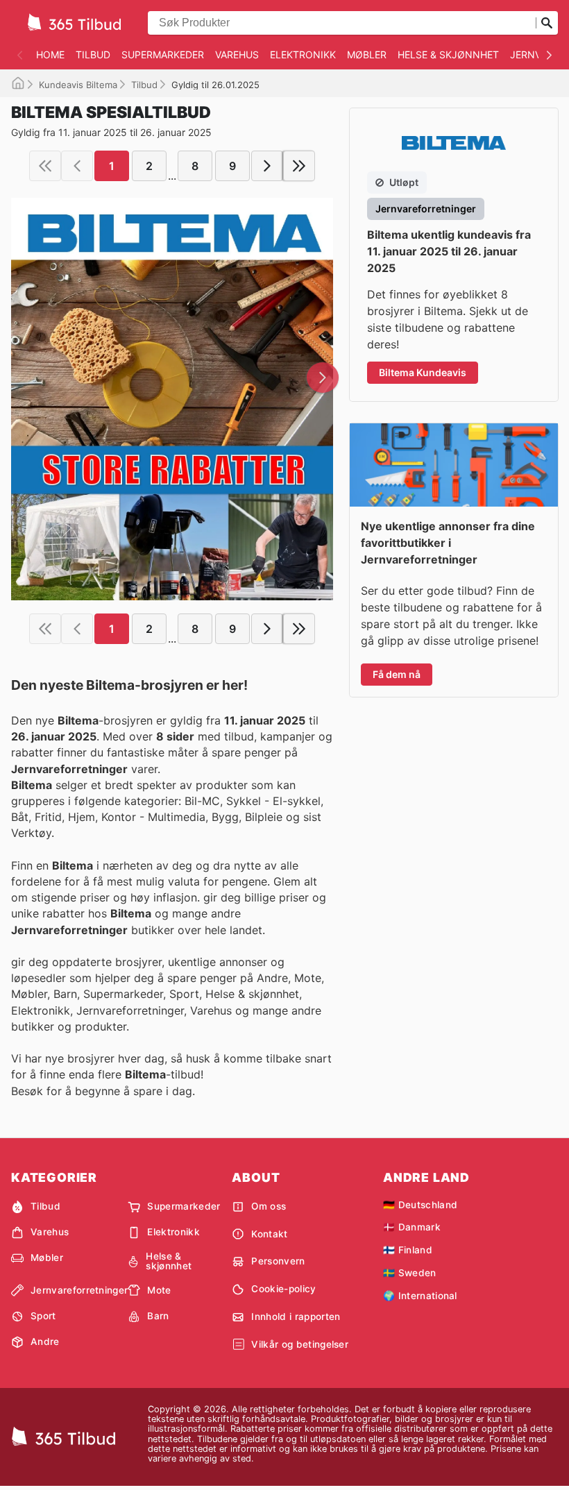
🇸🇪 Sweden (409, 1272)
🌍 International (420, 1295)
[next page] (267, 166)
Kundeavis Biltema (78, 84)
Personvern (278, 1261)
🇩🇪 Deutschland (420, 1204)
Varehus (237, 54)
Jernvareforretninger (79, 1290)
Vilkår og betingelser (299, 1344)
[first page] (45, 166)
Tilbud (93, 54)
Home (50, 54)
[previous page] (77, 166)
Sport (43, 1315)
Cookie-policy (283, 1288)
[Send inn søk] (547, 23)
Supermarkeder (162, 54)
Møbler (367, 54)
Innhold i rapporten (295, 1316)
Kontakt (269, 1233)
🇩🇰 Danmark (412, 1227)
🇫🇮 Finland (407, 1249)
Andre (45, 1341)
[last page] (299, 166)
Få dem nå (397, 674)
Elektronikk (303, 54)
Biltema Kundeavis (422, 372)
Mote (159, 1290)
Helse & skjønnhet (448, 54)
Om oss (268, 1206)
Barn (158, 1315)
